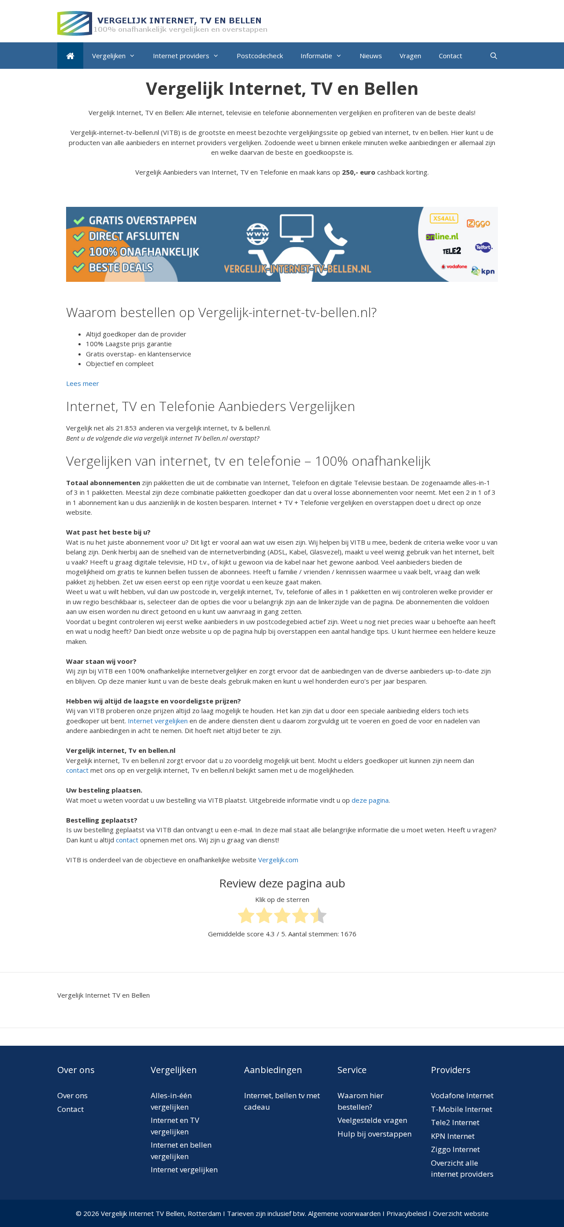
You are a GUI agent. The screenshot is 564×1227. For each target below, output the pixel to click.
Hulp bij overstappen (375, 1134)
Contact (450, 55)
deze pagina (370, 800)
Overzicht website (461, 1213)
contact (77, 770)
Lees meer (82, 383)
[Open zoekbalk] (494, 55)
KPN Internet (453, 1136)
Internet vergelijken (158, 720)
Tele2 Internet (455, 1122)
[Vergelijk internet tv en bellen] (70, 55)
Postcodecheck (260, 55)
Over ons (72, 1095)
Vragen (410, 55)
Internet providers (181, 55)
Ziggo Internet (455, 1149)
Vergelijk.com (278, 859)
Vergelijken (109, 55)
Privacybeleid (406, 1213)
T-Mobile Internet (461, 1109)
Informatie (316, 55)
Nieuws (371, 55)
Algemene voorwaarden (344, 1213)
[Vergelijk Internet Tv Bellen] (163, 22)
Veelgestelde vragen (372, 1120)
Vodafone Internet (462, 1095)
